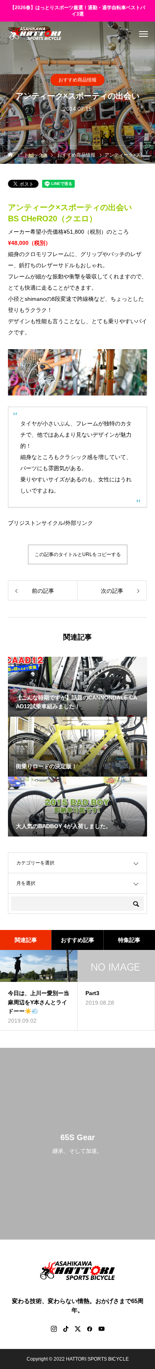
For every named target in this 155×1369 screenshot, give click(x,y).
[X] (77, 1329)
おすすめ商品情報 (77, 80)
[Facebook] (89, 1329)
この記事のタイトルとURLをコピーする (78, 554)
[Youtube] (101, 1329)
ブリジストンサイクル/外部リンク (50, 523)
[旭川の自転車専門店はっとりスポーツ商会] (35, 34)
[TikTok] (66, 1329)
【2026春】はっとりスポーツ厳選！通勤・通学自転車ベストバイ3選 (77, 11)
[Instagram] (54, 1329)
